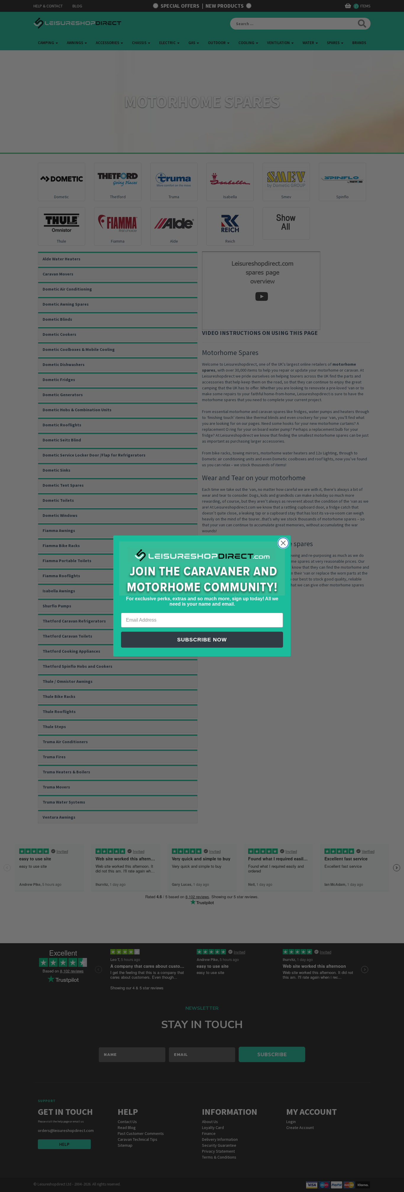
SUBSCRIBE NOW (202, 640)
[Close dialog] (283, 543)
